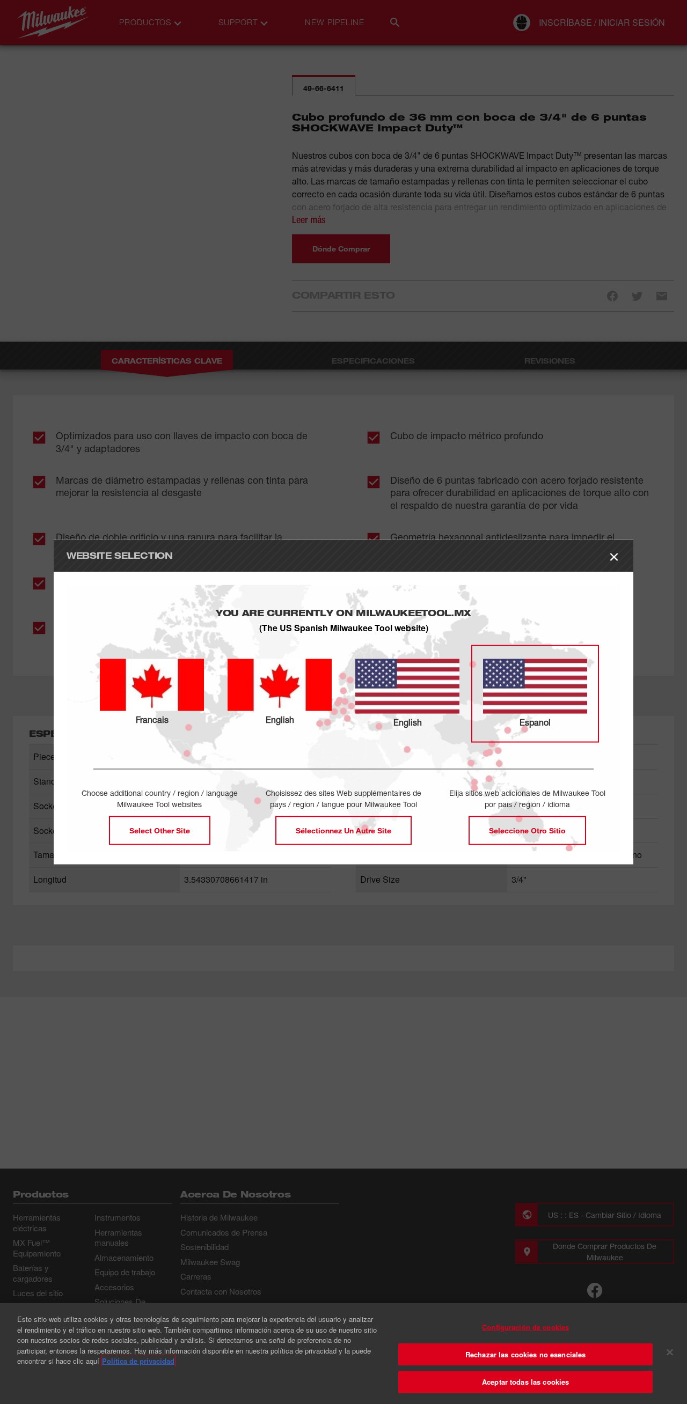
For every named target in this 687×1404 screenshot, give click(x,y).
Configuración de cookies (525, 1327)
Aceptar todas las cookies (525, 1382)
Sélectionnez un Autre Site (343, 829)
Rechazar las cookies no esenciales (525, 1354)
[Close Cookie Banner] (670, 1352)
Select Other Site (159, 829)
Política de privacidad (138, 1361)
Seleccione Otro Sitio (527, 829)
